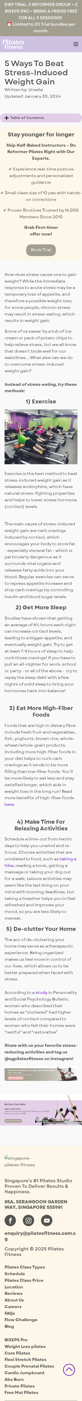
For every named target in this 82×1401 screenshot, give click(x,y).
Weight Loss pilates (25, 1346)
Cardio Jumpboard (24, 1373)
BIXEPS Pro (16, 1340)
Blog (9, 1326)
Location (14, 1287)
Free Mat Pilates (21, 1392)
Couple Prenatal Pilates (29, 1366)
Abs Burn (14, 1379)
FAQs (10, 1313)
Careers (13, 1306)
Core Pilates (17, 1353)
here (9, 804)
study (41, 992)
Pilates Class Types (25, 1267)
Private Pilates (20, 1386)
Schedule (15, 1274)
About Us (14, 1300)
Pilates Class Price (24, 1280)
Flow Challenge (21, 1320)
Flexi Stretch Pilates (25, 1359)
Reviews (14, 1293)
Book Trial (41, 250)
